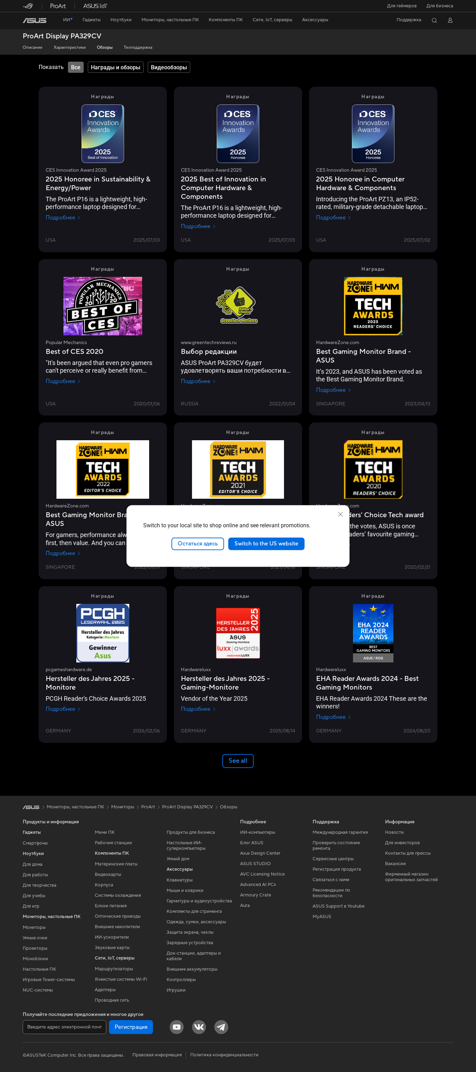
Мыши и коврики (185, 890)
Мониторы (34, 927)
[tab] (76, 67)
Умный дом (178, 859)
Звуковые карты (112, 947)
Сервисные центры (333, 859)
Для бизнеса (440, 6)
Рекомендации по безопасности (331, 893)
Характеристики (70, 47)
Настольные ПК (39, 969)
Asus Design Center (260, 853)
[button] (402, 6)
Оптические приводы (118, 916)
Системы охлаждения (118, 895)
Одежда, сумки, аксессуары (196, 922)
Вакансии (395, 864)
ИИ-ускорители (112, 937)
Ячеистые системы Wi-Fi (121, 979)
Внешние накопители (117, 927)
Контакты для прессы (408, 853)
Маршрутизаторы (114, 969)
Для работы (35, 875)
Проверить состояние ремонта (336, 845)
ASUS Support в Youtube (338, 906)
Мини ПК (105, 832)
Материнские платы (116, 864)
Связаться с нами (331, 880)
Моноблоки (35, 959)
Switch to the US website (266, 543)
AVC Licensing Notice (262, 874)
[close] (340, 514)
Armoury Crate (255, 895)
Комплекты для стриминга (194, 911)
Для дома (33, 864)
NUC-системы (38, 990)
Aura (245, 905)
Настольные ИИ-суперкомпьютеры (186, 845)
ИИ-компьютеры (257, 832)
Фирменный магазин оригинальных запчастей (411, 877)
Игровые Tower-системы (49, 979)
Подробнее (60, 217)
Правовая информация (157, 1055)
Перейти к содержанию (26, 21)
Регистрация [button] (131, 1027)
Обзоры (105, 47)
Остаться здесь (198, 543)
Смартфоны (35, 843)
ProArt (148, 807)
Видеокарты (108, 874)
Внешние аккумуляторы (192, 969)
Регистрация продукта (337, 869)
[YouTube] (177, 1027)
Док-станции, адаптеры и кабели (194, 956)
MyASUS (322, 916)
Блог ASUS (251, 843)
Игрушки (176, 990)
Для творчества (39, 885)
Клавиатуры (180, 880)
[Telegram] (221, 1027)
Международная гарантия (340, 832)
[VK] (199, 1027)
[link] (34, 20)
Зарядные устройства (190, 943)
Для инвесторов (402, 843)
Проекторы (35, 948)
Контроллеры (181, 979)
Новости (394, 832)
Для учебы (34, 896)
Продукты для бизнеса (191, 832)
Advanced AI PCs (258, 884)
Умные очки (35, 938)
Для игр (31, 906)
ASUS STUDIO (255, 864)
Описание (33, 47)
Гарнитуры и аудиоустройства (199, 901)
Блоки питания (111, 906)
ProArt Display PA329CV (62, 36)
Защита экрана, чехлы (190, 932)
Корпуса (104, 885)
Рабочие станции (113, 843)
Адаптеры (105, 990)
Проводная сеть (112, 1000)
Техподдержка (138, 47)
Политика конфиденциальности (224, 1055)
